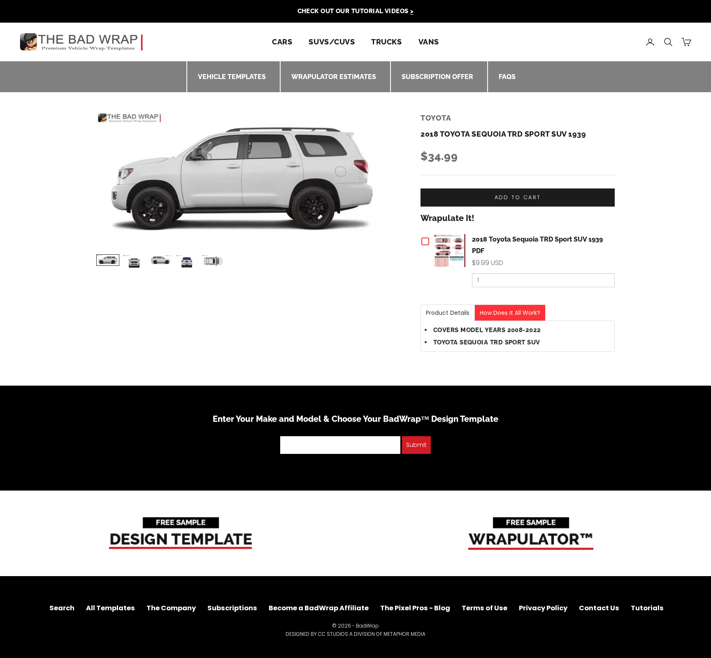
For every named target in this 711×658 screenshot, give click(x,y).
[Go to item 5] (213, 260)
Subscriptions (232, 608)
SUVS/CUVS (332, 41)
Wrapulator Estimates (333, 77)
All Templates (110, 608)
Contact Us (599, 608)
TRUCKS (386, 41)
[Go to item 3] (160, 260)
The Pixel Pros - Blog (415, 608)
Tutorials (647, 608)
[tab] (448, 313)
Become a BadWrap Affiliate (319, 608)
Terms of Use (484, 608)
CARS (282, 41)
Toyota (436, 118)
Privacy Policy (543, 608)
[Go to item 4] (186, 262)
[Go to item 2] (134, 262)
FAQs (507, 77)
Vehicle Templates (232, 77)
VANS (428, 41)
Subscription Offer (437, 77)
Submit (416, 445)
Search (61, 608)
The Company (171, 608)
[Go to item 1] (107, 260)
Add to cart (518, 197)
